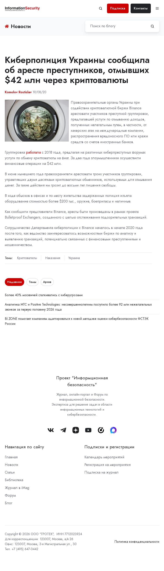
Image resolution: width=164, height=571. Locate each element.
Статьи (10, 472)
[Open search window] (101, 8)
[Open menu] (157, 8)
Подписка (117, 8)
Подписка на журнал (101, 472)
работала (33, 152)
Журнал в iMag (17, 487)
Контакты (141, 8)
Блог (8, 503)
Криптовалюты (27, 258)
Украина (74, 258)
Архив (47, 282)
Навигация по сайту (24, 447)
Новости (11, 464)
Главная (11, 457)
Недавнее (14, 282)
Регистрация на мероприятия (107, 464)
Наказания (52, 258)
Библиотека (14, 480)
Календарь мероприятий (104, 457)
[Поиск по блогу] (152, 26)
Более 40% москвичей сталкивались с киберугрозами (44, 295)
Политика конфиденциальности (136, 541)
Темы (32, 282)
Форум (10, 495)
